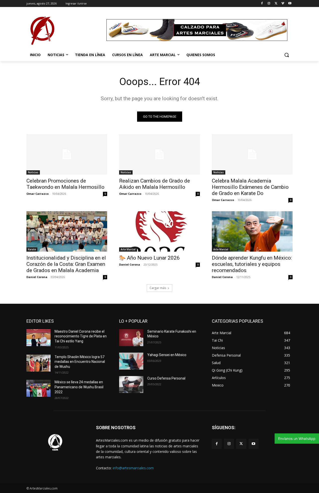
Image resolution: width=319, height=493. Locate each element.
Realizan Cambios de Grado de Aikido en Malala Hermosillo (154, 184)
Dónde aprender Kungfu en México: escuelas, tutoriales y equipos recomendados (252, 264)
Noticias (33, 172)
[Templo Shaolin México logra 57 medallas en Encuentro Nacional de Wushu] (38, 363)
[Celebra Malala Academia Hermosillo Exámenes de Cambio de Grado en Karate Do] (252, 154)
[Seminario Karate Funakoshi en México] (131, 337)
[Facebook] (262, 3)
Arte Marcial (128, 249)
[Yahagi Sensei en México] (131, 361)
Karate (32, 249)
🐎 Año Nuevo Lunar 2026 (149, 258)
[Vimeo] (283, 3)
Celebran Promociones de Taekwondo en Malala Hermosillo (65, 184)
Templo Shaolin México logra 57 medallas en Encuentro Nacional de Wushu (80, 362)
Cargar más (158, 288)
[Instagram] (269, 3)
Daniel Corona (36, 277)
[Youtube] (290, 3)
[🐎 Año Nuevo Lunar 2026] (159, 231)
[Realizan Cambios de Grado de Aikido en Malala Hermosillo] (159, 154)
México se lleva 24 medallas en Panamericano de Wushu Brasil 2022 (79, 387)
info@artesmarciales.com (133, 468)
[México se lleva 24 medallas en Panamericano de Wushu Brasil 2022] (38, 388)
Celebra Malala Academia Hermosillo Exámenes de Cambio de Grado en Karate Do (250, 187)
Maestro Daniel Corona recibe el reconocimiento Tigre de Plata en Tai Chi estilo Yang (81, 336)
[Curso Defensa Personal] (131, 384)
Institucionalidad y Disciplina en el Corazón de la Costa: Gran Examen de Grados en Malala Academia (66, 264)
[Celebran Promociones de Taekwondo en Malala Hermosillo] (66, 154)
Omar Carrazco (37, 194)
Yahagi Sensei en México (166, 355)
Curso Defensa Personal (166, 378)
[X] (276, 3)
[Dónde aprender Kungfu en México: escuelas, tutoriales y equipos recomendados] (252, 231)
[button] (287, 55)
